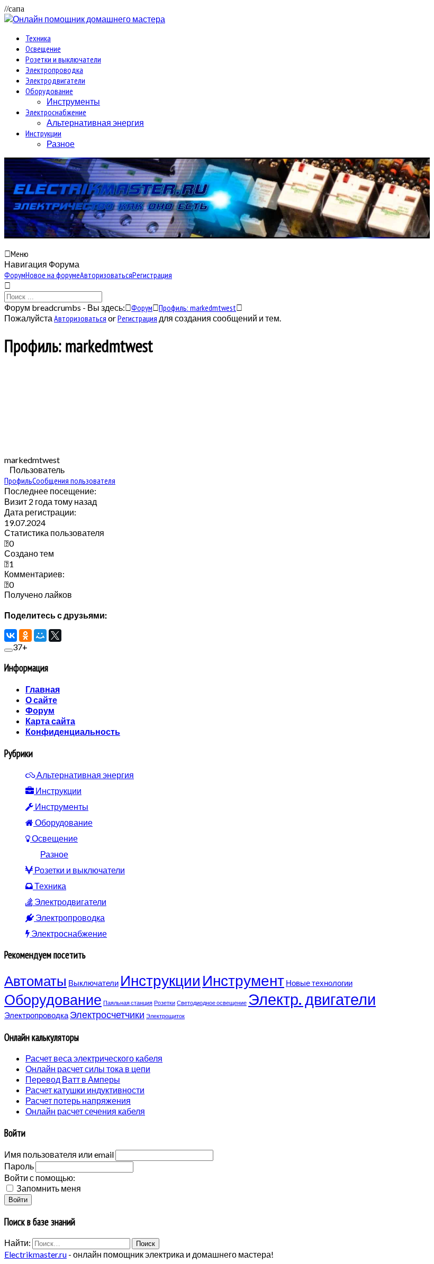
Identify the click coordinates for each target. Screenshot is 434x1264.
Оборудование (49, 91)
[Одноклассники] (25, 635)
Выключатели (93, 983)
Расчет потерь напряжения (78, 1100)
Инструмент (243, 980)
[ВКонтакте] (10, 635)
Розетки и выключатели (63, 59)
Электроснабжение (55, 112)
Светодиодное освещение (212, 1002)
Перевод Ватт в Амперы (72, 1079)
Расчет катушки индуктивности (84, 1090)
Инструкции (43, 133)
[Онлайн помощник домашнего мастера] (84, 19)
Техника (38, 38)
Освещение (43, 48)
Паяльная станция (127, 1002)
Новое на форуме (52, 275)
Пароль (19, 1166)
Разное (61, 144)
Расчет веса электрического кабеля (93, 1058)
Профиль (18, 480)
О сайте (41, 700)
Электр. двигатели (312, 999)
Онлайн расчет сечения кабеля (85, 1111)
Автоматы (35, 981)
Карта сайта (50, 721)
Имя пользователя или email (59, 1154)
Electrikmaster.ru (35, 1254)
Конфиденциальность (72, 731)
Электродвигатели (55, 80)
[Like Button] (8, 650)
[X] (55, 635)
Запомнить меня (48, 1188)
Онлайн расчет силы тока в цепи (87, 1069)
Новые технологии (319, 983)
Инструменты (73, 101)
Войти (18, 1200)
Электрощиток (165, 1015)
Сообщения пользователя (73, 480)
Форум (14, 275)
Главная (42, 689)
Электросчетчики (107, 1014)
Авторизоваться (106, 275)
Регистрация (152, 275)
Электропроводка (54, 69)
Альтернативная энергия (95, 122)
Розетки (164, 1002)
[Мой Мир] (40, 635)
